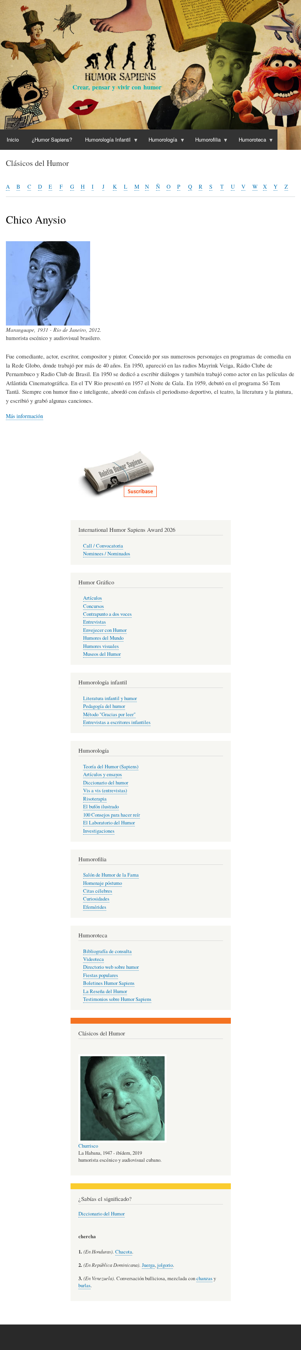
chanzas (204, 1278)
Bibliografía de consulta (107, 951)
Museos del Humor (102, 654)
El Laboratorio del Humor (109, 822)
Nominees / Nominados (106, 553)
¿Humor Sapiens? (52, 139)
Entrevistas (94, 622)
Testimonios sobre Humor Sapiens (117, 999)
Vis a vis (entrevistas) (105, 790)
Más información (24, 416)
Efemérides (94, 907)
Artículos (92, 598)
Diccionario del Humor (101, 1213)
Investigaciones (98, 831)
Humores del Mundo (103, 638)
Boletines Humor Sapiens (108, 983)
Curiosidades (96, 898)
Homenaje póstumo (102, 883)
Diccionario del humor (105, 782)
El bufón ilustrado (101, 806)
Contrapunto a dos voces (107, 614)
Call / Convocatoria (103, 545)
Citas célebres (97, 891)
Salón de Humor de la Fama (111, 874)
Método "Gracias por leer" (109, 714)
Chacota (123, 1251)
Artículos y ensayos (102, 774)
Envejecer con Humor (105, 630)
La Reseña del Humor (105, 991)
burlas (84, 1285)
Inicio (13, 139)
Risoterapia (95, 798)
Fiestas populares (100, 975)
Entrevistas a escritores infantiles (116, 722)
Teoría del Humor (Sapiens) (110, 766)
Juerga (148, 1265)
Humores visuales (101, 646)
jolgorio (165, 1265)
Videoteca (93, 959)
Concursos (93, 606)
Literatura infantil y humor (110, 698)
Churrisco (88, 1146)
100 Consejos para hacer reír (111, 814)
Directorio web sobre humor (111, 967)
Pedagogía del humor (104, 706)
